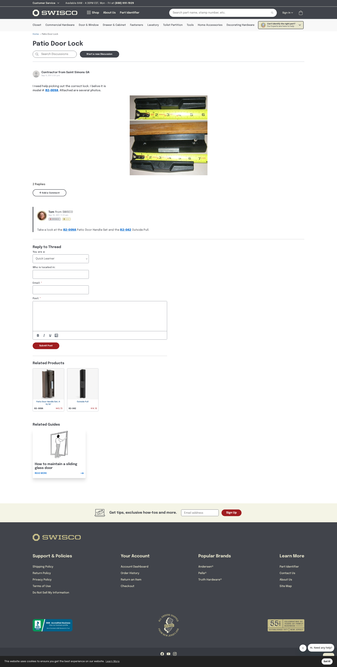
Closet (37, 25)
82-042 (125, 229)
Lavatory (153, 25)
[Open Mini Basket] (301, 13)
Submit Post (46, 346)
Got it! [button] (327, 661)
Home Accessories (210, 25)
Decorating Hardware (241, 25)
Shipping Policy (43, 566)
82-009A (51, 90)
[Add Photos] (56, 335)
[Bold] (38, 335)
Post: (36, 298)
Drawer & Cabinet (114, 25)
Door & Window (89, 25)
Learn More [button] (113, 661)
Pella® (202, 573)
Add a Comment (50, 193)
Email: (36, 283)
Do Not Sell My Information (51, 592)
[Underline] (50, 335)
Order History (130, 573)
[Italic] (44, 335)
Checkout (127, 586)
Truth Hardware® (210, 579)
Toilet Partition (173, 25)
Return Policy (42, 573)
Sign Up (231, 512)
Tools (190, 25)
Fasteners (136, 25)
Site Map (286, 586)
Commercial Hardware (60, 25)
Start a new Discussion (99, 54)
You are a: (39, 252)
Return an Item (131, 579)
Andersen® (205, 566)
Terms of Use (42, 586)
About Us (286, 579)
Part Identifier (289, 566)
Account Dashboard (134, 566)
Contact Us (287, 573)
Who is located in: (44, 267)
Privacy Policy (42, 579)
